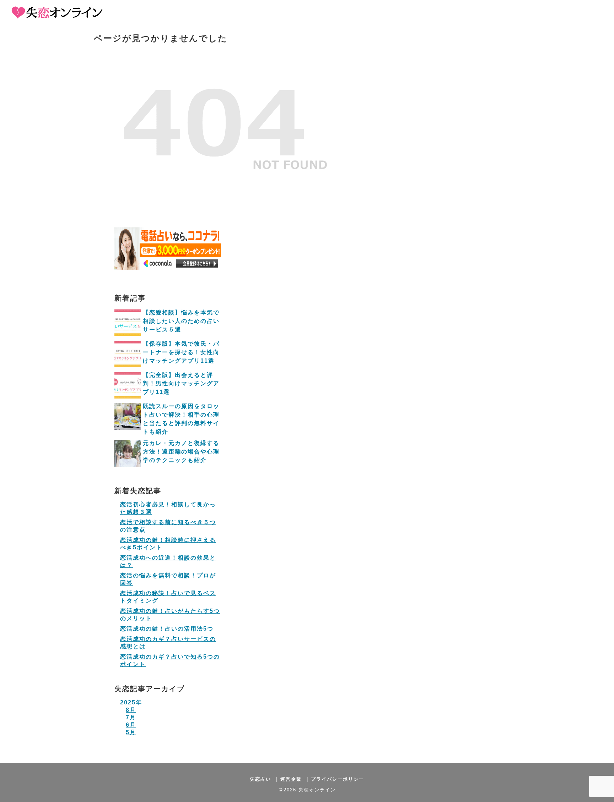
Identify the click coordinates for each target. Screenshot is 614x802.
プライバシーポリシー (337, 779)
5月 (131, 732)
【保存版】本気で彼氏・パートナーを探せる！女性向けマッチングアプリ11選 (181, 352)
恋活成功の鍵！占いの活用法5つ (167, 629)
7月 (131, 717)
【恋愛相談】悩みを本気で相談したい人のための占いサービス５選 (181, 321)
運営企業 (291, 779)
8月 (131, 710)
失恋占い (260, 779)
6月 (131, 725)
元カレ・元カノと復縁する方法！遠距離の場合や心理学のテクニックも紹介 (181, 451)
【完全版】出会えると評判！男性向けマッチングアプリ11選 (181, 383)
